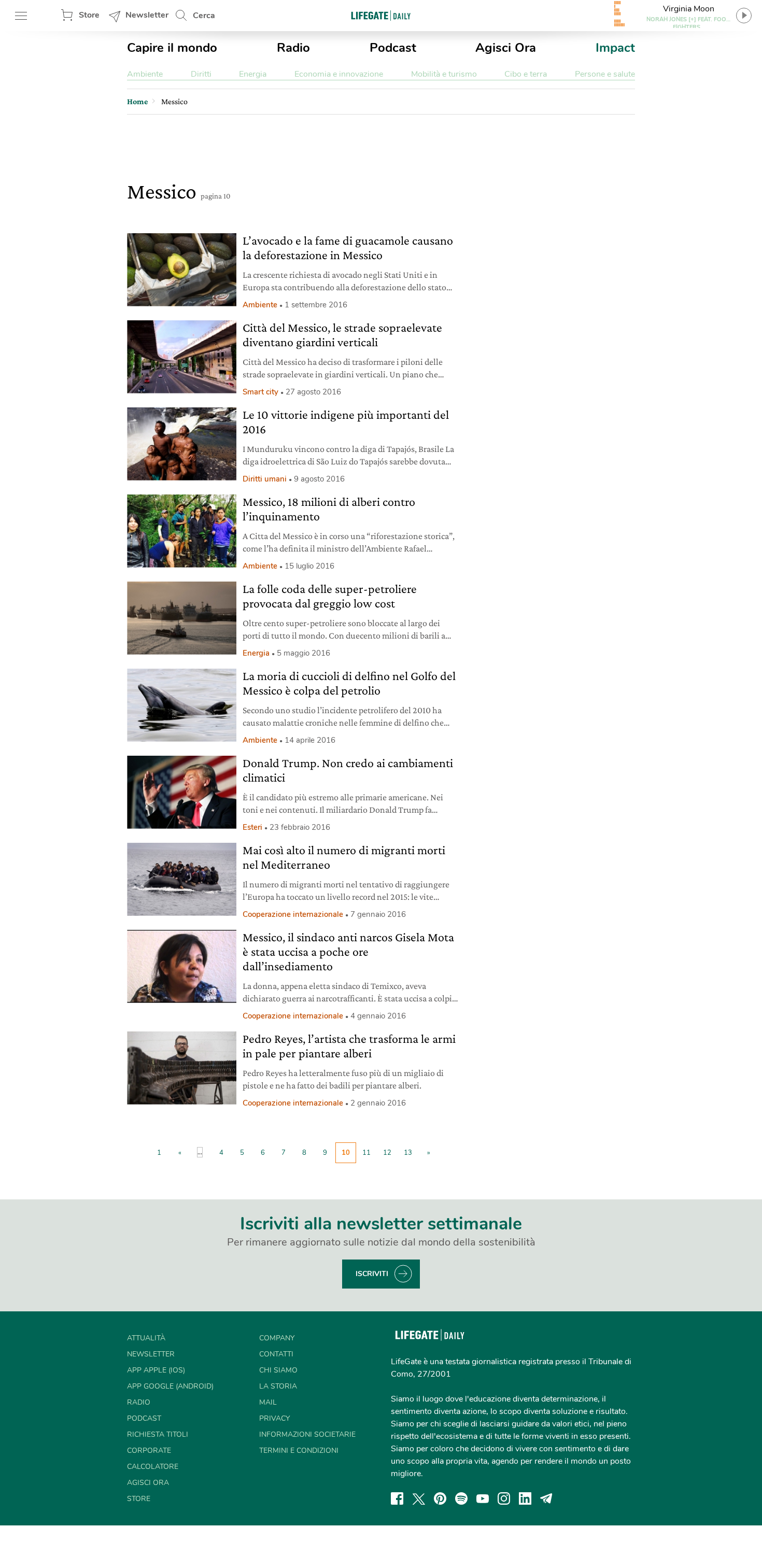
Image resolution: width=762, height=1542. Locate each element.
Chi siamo (278, 1370)
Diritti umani (265, 479)
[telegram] (546, 1498)
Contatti (276, 1354)
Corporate (149, 1450)
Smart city (260, 392)
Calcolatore (152, 1467)
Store (89, 15)
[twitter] (419, 1498)
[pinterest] (440, 1498)
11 (366, 1152)
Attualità (146, 1338)
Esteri (252, 827)
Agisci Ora (505, 47)
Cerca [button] (204, 15)
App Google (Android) (170, 1386)
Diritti (201, 74)
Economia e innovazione (338, 74)
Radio (293, 47)
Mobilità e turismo (444, 74)
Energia (252, 74)
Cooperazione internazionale (293, 914)
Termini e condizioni (298, 1450)
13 (408, 1152)
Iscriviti (372, 1274)
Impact (615, 47)
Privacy (274, 1418)
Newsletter (146, 15)
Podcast (393, 47)
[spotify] (461, 1498)
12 (387, 1152)
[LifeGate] (381, 15)
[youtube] (482, 1498)
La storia (278, 1386)
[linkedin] (525, 1498)
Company (276, 1338)
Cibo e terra (525, 74)
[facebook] (397, 1498)
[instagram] (504, 1498)
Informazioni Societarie (307, 1434)
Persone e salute (605, 74)
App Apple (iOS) (156, 1370)
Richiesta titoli (157, 1434)
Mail (268, 1402)
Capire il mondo (172, 47)
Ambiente (145, 74)
